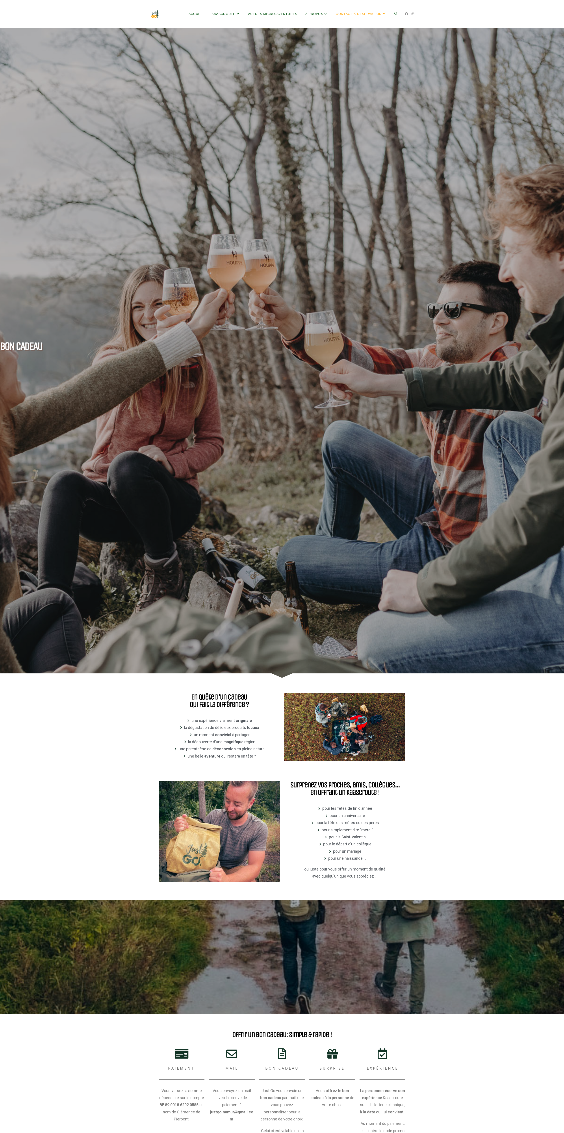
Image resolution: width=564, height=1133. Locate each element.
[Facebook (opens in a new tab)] (406, 13)
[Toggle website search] (395, 14)
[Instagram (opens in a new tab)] (413, 13)
